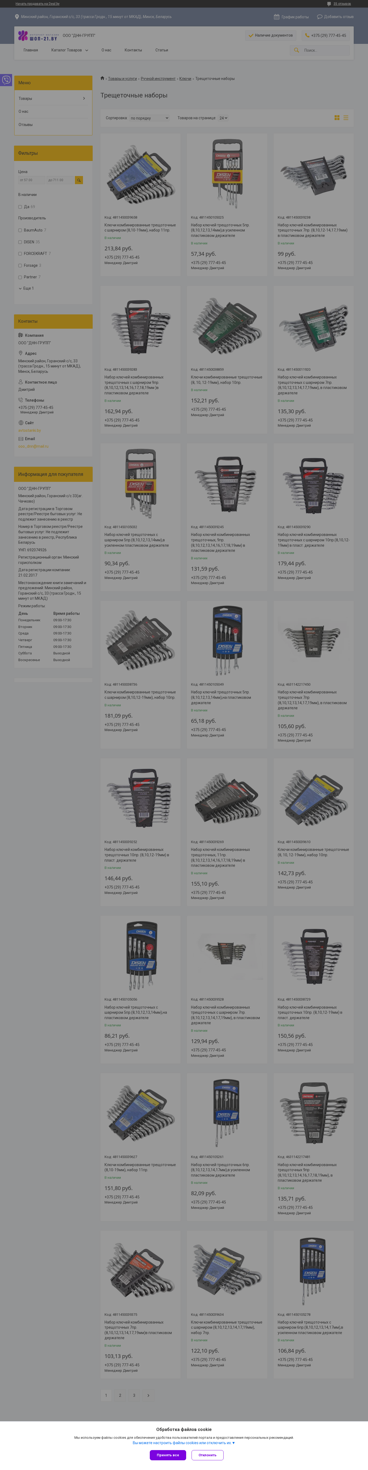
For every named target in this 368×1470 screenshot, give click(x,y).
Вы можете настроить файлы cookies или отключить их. (182, 1443)
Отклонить (208, 1455)
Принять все (168, 1455)
